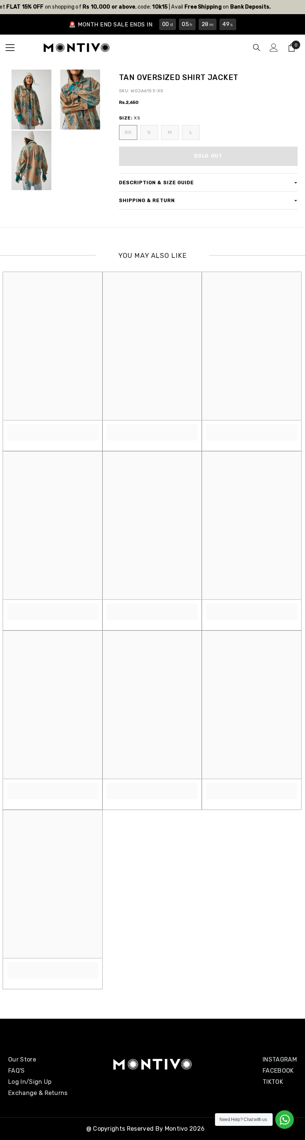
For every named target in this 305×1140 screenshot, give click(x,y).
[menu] (10, 47)
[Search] (256, 47)
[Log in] (274, 48)
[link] (52, 428)
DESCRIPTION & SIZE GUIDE (156, 182)
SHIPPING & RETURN (147, 200)
